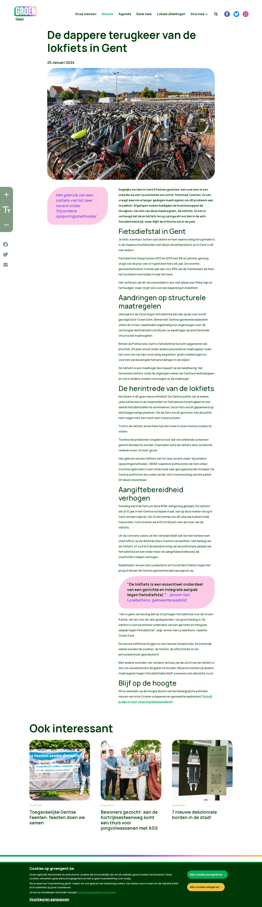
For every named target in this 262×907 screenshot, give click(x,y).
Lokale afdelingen (171, 14)
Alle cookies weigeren (204, 887)
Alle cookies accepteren (206, 874)
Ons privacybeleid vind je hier (97, 892)
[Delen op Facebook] (5, 244)
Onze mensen (85, 14)
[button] (216, 14)
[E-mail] (5, 264)
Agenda (125, 14)
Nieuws (107, 14)
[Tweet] (5, 254)
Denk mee (144, 14)
